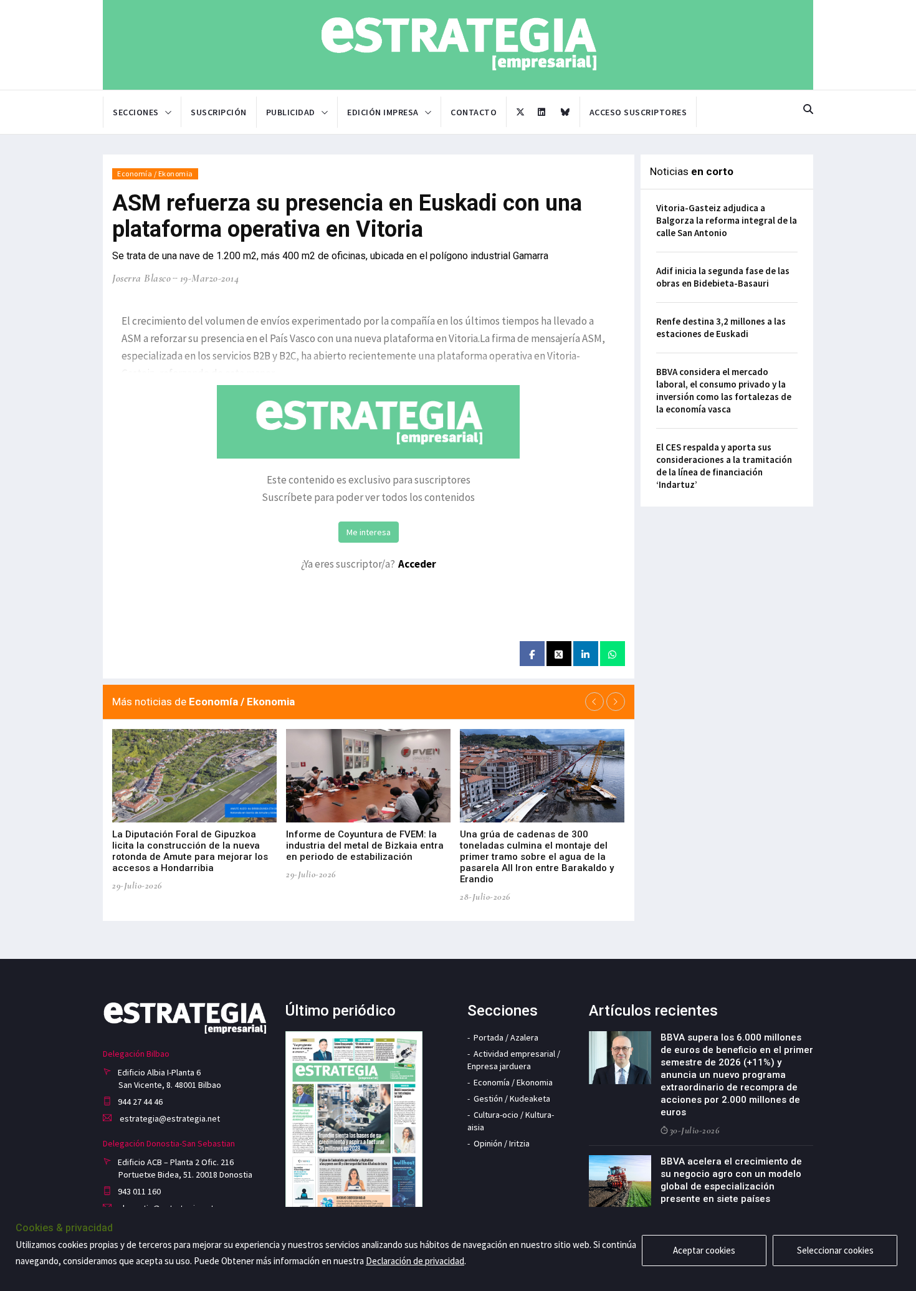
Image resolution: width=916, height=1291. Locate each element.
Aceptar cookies (704, 1250)
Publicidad (290, 112)
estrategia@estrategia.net (169, 1118)
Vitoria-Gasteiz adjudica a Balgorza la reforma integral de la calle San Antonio (726, 220)
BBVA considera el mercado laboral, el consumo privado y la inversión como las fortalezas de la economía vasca (723, 390)
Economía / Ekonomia (155, 173)
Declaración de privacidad (415, 1261)
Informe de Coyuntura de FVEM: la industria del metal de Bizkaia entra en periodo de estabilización (365, 845)
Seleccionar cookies (835, 1250)
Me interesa (368, 532)
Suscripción (219, 112)
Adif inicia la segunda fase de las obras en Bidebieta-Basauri (723, 277)
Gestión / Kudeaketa (512, 1098)
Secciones (136, 112)
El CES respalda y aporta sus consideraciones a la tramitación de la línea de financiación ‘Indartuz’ (724, 465)
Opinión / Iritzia (502, 1143)
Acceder (417, 564)
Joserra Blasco (141, 278)
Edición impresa (383, 112)
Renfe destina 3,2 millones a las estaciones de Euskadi (721, 327)
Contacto (474, 112)
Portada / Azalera (506, 1037)
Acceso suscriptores (638, 112)
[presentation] (594, 701)
